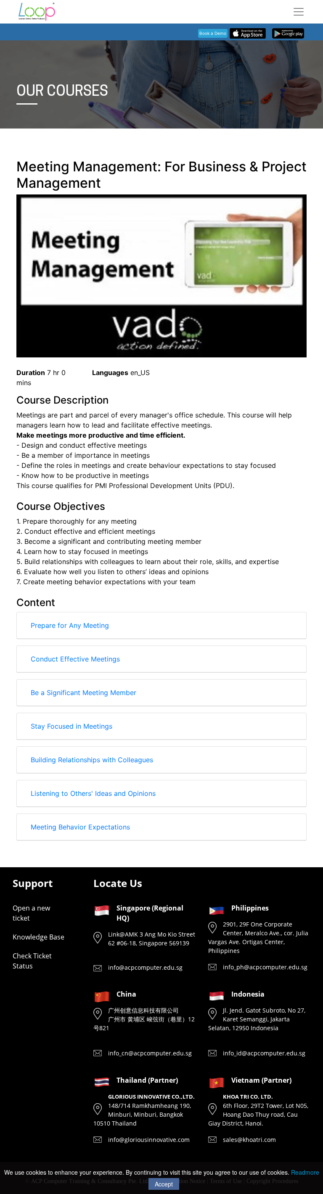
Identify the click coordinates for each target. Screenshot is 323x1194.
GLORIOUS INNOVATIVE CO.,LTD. (151, 1096)
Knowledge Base (38, 937)
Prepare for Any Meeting (70, 625)
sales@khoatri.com (249, 1140)
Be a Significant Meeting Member (83, 692)
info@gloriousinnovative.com (149, 1140)
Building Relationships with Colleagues (92, 760)
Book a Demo (212, 33)
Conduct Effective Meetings (75, 659)
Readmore (305, 1172)
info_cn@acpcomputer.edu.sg (150, 1053)
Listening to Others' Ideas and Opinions (93, 793)
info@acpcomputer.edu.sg (145, 967)
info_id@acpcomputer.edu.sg (264, 1053)
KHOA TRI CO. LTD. (248, 1096)
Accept (164, 1184)
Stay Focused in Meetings (71, 726)
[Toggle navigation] (298, 11)
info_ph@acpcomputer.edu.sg (265, 967)
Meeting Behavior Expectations (80, 827)
